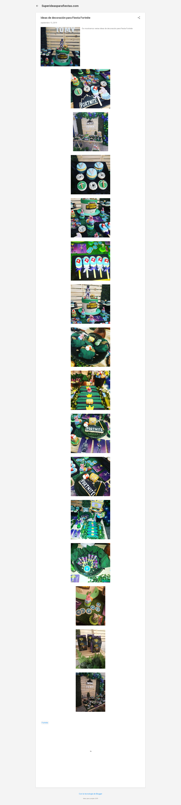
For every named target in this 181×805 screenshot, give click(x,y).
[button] (138, 18)
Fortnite (45, 723)
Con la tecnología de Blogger (90, 794)
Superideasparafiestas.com (60, 6)
